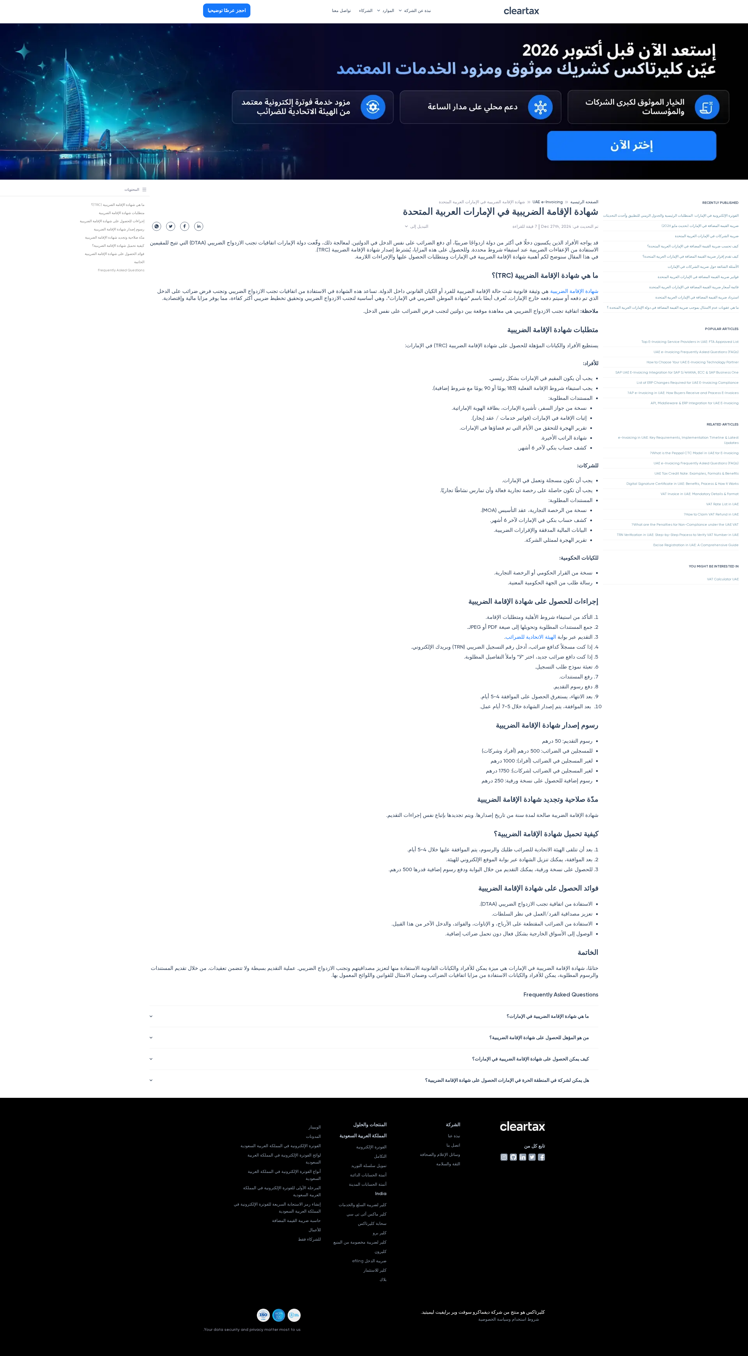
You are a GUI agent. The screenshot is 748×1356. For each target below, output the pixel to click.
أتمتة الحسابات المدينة (368, 1184)
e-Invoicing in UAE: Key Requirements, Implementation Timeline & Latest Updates (678, 440)
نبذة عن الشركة (417, 10)
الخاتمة (139, 262)
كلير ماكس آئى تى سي (367, 1214)
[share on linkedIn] (199, 226)
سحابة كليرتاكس (372, 1223)
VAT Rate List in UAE (722, 504)
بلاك (383, 1279)
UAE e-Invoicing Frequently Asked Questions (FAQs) (696, 352)
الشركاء (366, 10)
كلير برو (380, 1232)
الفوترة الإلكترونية (371, 1147)
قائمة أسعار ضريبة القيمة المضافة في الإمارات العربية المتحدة (694, 287)
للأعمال (315, 1229)
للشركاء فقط (309, 1239)
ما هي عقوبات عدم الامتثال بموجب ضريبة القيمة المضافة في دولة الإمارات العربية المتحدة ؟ (673, 307)
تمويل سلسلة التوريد (369, 1165)
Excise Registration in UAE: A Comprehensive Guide (696, 545)
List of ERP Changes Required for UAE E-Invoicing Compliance (688, 383)
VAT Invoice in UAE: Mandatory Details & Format (700, 494)
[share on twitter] (171, 226)
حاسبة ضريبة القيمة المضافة (296, 1220)
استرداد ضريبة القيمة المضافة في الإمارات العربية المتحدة (697, 297)
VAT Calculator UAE (723, 579)
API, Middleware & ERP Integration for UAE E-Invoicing (695, 403)
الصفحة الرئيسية (584, 201)
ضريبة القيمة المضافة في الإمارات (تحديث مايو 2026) (700, 226)
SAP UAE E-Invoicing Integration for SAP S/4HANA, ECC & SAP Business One (677, 372)
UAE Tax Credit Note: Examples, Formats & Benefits (696, 473)
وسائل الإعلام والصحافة (440, 1154)
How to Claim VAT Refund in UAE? (711, 514)
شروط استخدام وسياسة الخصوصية (508, 1319)
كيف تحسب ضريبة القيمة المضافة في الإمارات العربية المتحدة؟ (693, 246)
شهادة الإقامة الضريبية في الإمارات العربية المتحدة (482, 201)
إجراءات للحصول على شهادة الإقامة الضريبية (112, 221)
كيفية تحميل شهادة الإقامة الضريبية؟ (118, 246)
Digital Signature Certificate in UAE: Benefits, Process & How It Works (682, 484)
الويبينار (315, 1127)
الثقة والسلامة (448, 1163)
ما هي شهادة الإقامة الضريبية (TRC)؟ (117, 205)
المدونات (313, 1136)
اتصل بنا (453, 1145)
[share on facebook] (185, 226)
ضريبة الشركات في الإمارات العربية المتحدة (707, 236)
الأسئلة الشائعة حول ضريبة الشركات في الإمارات (703, 267)
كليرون (381, 1251)
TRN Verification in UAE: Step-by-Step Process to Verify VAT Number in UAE (678, 535)
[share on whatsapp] (157, 226)
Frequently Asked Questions (121, 270)
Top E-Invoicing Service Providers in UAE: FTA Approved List (690, 342)
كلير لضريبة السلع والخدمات (363, 1204)
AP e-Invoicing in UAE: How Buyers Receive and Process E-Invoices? (683, 393)
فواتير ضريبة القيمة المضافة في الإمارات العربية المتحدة (698, 277)
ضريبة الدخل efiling (369, 1260)
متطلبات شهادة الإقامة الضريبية (121, 213)
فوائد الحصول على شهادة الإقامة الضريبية (114, 254)
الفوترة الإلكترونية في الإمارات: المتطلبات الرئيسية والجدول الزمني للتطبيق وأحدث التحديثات (671, 215)
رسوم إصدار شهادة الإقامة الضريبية (119, 229)
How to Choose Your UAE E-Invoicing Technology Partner (693, 362)
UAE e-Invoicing (548, 201)
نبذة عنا (454, 1135)
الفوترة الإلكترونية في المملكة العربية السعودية (280, 1145)
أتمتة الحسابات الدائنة (368, 1175)
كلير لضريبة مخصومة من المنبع (360, 1242)
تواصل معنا (341, 10)
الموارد (388, 10)
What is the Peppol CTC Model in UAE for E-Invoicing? (694, 453)
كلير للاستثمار (375, 1270)
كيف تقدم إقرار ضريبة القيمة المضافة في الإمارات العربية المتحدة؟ (691, 256)
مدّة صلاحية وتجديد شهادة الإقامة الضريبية (114, 237)
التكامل (380, 1156)
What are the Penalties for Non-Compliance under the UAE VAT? (685, 524)
